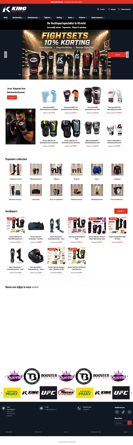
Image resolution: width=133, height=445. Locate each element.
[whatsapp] (129, 412)
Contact (126, 432)
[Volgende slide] (127, 54)
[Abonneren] (129, 423)
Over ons (66, 432)
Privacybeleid (8, 432)
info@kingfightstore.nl (50, 409)
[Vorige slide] (5, 54)
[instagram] (117, 412)
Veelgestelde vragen (96, 432)
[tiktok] (123, 412)
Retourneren (38, 432)
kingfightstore (64, 442)
